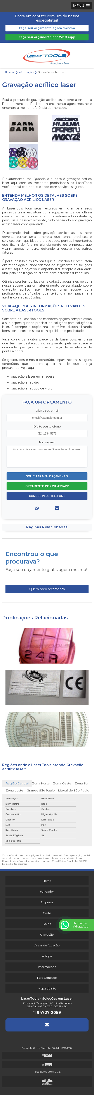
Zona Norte (41, 783)
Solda (47, 924)
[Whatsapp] (37, 508)
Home (47, 880)
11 (47, 1013)
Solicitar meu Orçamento (47, 476)
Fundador (47, 891)
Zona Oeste (62, 783)
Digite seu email (47, 410)
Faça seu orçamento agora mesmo (47, 28)
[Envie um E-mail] (47, 1024)
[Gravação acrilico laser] (23, 128)
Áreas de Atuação (47, 945)
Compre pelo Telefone (47, 496)
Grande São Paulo (41, 790)
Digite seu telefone (47, 426)
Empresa (47, 902)
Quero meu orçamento (47, 589)
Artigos (47, 956)
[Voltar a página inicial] (47, 55)
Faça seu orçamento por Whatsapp (47, 37)
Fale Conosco (47, 977)
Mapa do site (47, 988)
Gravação (47, 934)
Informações (47, 967)
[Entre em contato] (57, 508)
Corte (47, 913)
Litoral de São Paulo (73, 790)
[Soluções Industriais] (47, 1081)
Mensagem (47, 442)
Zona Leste (14, 790)
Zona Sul (82, 783)
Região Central (17, 783)
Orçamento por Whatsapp (47, 486)
